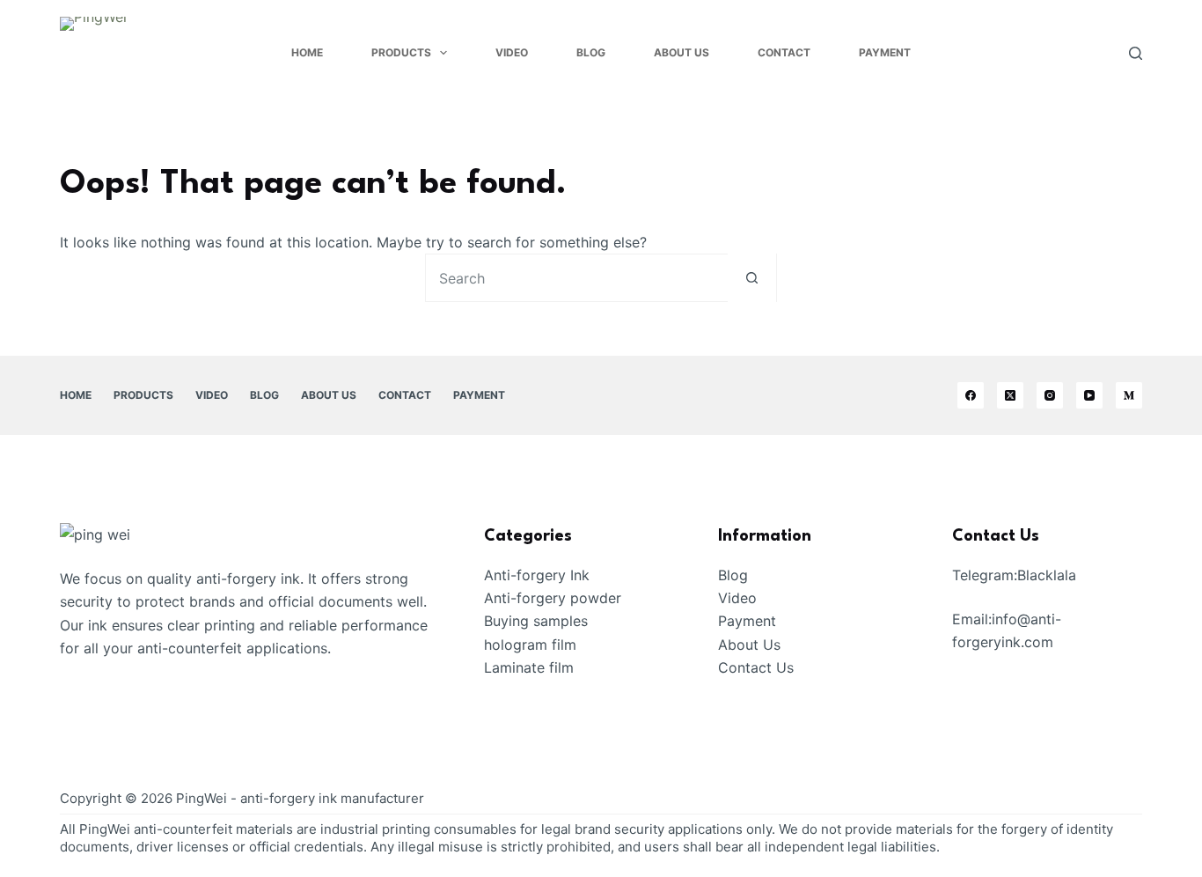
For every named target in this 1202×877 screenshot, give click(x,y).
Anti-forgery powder (552, 598)
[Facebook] (970, 395)
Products (401, 52)
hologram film (530, 644)
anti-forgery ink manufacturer (332, 798)
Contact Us (756, 667)
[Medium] (1129, 395)
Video (511, 52)
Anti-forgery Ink (537, 575)
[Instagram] (1050, 395)
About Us (681, 52)
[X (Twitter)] (1010, 395)
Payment (885, 52)
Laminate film (529, 667)
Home (307, 52)
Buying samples (536, 621)
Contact (784, 52)
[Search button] (752, 278)
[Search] (1135, 53)
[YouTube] (1089, 395)
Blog (590, 52)
